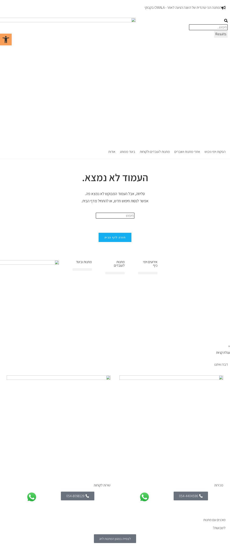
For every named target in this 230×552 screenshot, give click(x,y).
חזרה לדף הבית (115, 237)
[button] (215, 151)
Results (220, 34)
